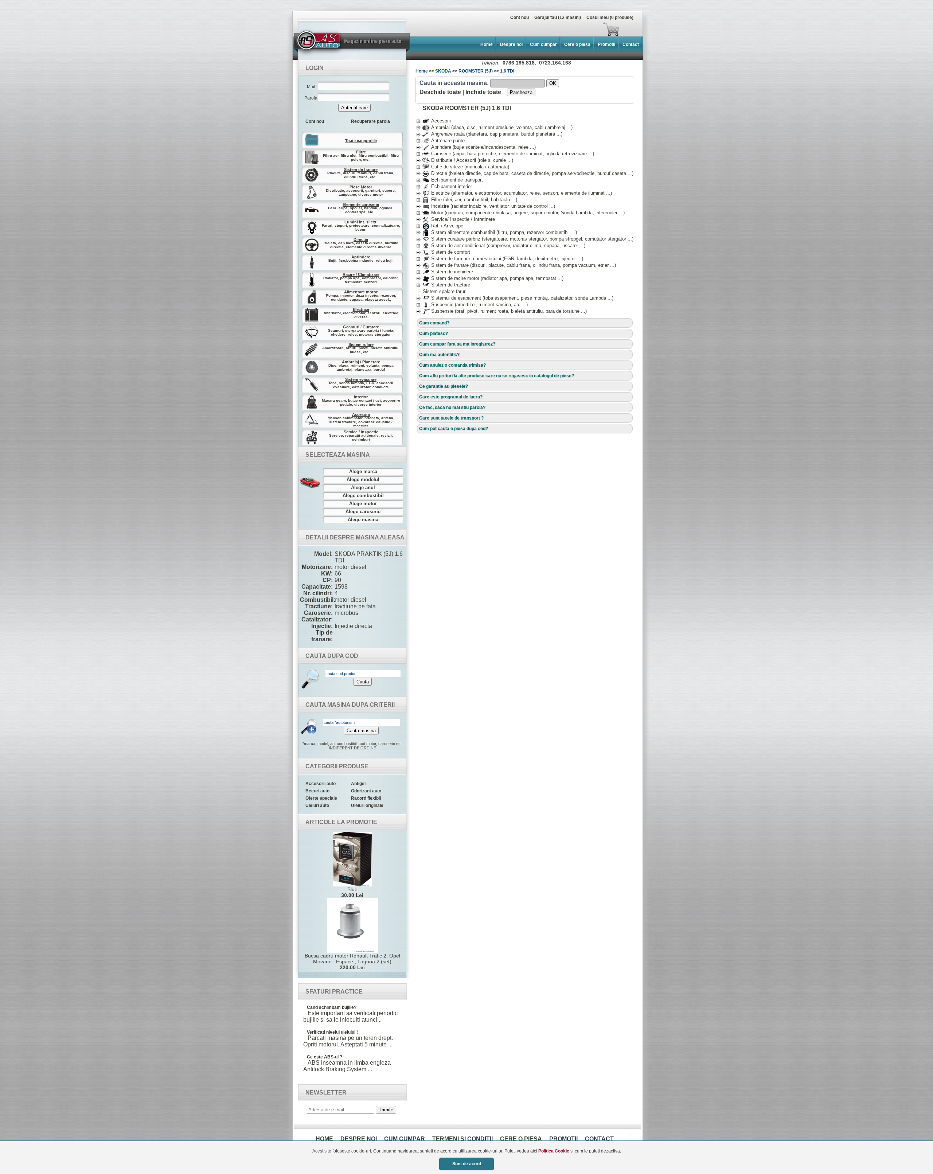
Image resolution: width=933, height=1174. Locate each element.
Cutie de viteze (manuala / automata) (465, 166)
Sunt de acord (466, 1163)
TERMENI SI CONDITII (462, 1139)
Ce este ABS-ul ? (324, 1057)
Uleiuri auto (317, 805)
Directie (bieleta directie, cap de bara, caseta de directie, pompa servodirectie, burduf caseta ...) (527, 173)
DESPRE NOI (358, 1139)
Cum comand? (434, 322)
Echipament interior (447, 186)
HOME (324, 1139)
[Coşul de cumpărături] (458, 29)
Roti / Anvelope (442, 226)
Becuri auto (317, 790)
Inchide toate (483, 92)
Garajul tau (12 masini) (557, 17)
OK (552, 83)
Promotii (606, 44)
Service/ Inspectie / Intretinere (458, 219)
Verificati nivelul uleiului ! (332, 1032)
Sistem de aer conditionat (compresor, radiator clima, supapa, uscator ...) (503, 245)
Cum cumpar (543, 44)
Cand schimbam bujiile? (331, 1007)
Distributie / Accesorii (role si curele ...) (467, 160)
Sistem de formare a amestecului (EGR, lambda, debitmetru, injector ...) (502, 258)
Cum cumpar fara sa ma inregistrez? (457, 344)
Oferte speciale (321, 798)
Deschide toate (440, 92)
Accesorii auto (320, 783)
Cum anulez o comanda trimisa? (452, 365)
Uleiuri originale (367, 805)
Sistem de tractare (446, 285)
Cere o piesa (577, 44)
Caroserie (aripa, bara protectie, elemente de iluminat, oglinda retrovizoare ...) (508, 153)
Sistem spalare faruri (444, 291)
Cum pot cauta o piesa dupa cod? (453, 428)
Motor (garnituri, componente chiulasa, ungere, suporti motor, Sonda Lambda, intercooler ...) (523, 212)
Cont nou (519, 17)
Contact (630, 44)
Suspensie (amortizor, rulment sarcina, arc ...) (475, 304)
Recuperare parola (370, 121)
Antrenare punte (443, 140)
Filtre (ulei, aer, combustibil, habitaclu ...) (469, 199)
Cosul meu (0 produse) (609, 17)
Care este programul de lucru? (451, 396)
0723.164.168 (555, 63)
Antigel (358, 783)
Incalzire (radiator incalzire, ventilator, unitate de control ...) (488, 206)
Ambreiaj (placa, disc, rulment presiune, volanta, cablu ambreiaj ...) (497, 127)
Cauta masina (361, 730)
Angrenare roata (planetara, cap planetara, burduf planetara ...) (492, 134)
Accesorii (436, 121)
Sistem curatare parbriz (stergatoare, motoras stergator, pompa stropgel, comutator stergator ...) (527, 239)
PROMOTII (563, 1139)
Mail (311, 86)
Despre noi (511, 44)
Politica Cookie (553, 1151)
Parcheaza (521, 92)
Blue (352, 892)
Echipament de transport (452, 180)
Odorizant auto (366, 790)
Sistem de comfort (446, 252)
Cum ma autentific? (439, 354)
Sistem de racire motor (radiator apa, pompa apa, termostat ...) (492, 278)
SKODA (443, 71)
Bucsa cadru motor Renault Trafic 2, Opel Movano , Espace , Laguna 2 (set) (352, 961)
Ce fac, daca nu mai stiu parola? (452, 407)
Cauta (362, 681)
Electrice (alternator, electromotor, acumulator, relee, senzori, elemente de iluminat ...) (517, 193)
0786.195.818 (519, 63)
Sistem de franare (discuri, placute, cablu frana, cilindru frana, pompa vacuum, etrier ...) (519, 265)
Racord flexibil (366, 798)
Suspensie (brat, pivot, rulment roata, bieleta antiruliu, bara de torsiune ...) (504, 311)
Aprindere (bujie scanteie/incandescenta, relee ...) (479, 147)
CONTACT (599, 1139)
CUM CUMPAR (404, 1139)
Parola (310, 98)
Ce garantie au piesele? (443, 386)
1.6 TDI (507, 71)
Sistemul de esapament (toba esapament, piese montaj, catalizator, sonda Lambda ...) (517, 298)
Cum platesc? (433, 333)
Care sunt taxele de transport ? (451, 418)
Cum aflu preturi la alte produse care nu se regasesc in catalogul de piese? (496, 375)
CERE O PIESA (521, 1139)
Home (486, 44)
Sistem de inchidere (447, 271)
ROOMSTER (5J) (475, 71)
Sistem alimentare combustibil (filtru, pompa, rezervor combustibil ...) (499, 232)
